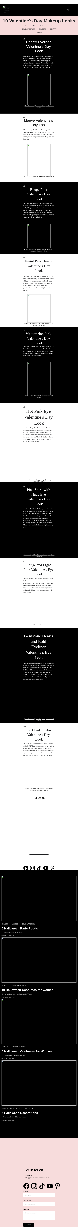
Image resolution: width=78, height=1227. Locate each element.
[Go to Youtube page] (46, 868)
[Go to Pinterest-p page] (52, 868)
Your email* (27, 1200)
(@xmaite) (35, 176)
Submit (29, 1224)
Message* (26, 1209)
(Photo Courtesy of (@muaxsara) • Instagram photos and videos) (39, 106)
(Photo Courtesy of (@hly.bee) (33, 395)
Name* (25, 1191)
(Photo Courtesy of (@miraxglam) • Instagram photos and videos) (39, 719)
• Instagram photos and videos (46, 176)
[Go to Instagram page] (33, 868)
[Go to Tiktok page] (40, 868)
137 (46, 1130)
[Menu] (74, 10)
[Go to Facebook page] (26, 868)
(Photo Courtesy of (28, 176)
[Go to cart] (68, 10)
